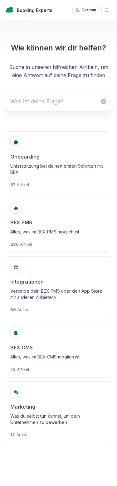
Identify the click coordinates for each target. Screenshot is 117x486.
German (88, 10)
